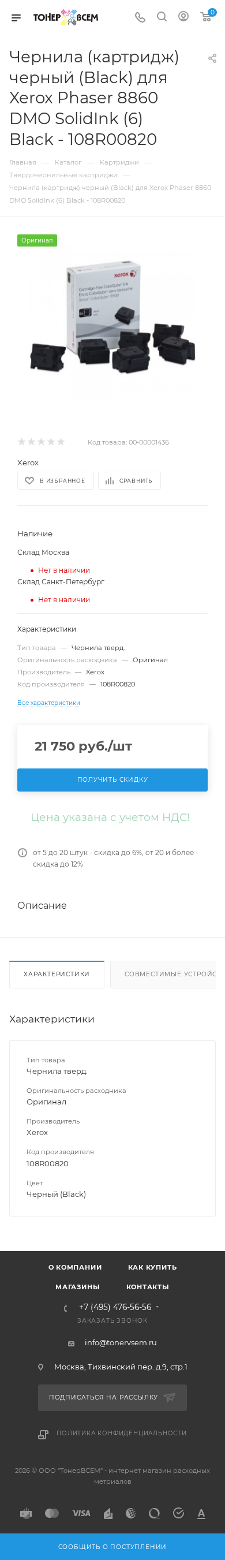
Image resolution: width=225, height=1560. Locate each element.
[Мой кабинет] (183, 18)
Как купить (152, 1267)
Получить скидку (112, 779)
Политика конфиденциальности (122, 1433)
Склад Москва (43, 552)
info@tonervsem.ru (121, 1342)
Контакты (148, 1287)
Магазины (77, 1287)
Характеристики (57, 974)
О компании (75, 1267)
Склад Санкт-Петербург (60, 581)
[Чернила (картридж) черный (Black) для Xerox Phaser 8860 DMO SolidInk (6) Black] (112, 317)
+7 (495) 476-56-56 (115, 1308)
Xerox (28, 462)
